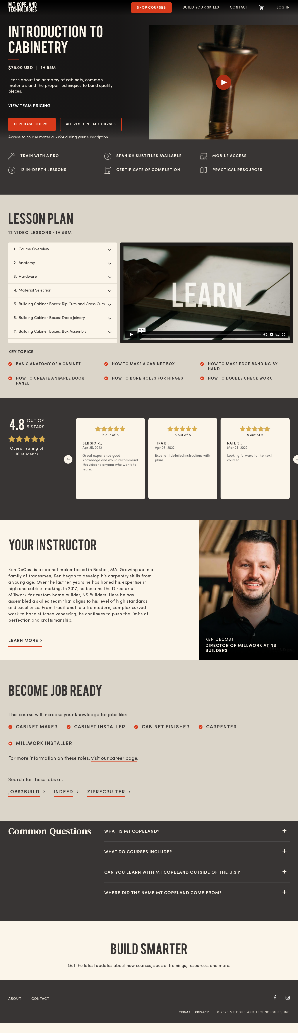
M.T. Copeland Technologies (22, 7)
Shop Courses (151, 8)
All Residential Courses (91, 124)
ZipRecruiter (106, 792)
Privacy (202, 1012)
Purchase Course (32, 124)
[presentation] (68, 459)
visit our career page (114, 758)
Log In (283, 7)
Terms (184, 1012)
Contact (239, 7)
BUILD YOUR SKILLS (201, 7)
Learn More (23, 641)
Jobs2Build (24, 792)
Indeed (64, 792)
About (15, 999)
